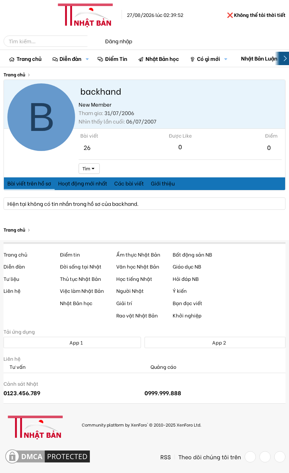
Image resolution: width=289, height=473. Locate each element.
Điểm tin (70, 254)
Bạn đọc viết (187, 303)
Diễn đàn (70, 58)
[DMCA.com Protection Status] (48, 457)
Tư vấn (17, 367)
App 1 (75, 342)
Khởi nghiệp (187, 315)
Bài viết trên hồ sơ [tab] (29, 183)
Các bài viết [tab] (129, 183)
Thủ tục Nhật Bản (80, 278)
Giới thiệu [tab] (163, 183)
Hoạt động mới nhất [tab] (82, 183)
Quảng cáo (162, 367)
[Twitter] (265, 456)
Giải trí (124, 303)
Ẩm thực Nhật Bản (138, 254)
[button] (87, 58)
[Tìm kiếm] (92, 41)
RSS (165, 456)
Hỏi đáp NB (186, 278)
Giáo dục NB (187, 266)
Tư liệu (11, 278)
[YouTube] (279, 456)
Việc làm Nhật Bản (82, 290)
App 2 (218, 342)
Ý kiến (180, 290)
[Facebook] (250, 456)
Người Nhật (130, 290)
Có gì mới (208, 58)
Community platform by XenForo (141, 424)
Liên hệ (12, 290)
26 (87, 147)
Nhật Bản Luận (259, 58)
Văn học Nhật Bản (137, 266)
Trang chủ (29, 58)
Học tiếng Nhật (134, 278)
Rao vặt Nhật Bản (137, 315)
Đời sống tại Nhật (81, 266)
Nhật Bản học (162, 58)
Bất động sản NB (192, 254)
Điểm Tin (116, 58)
